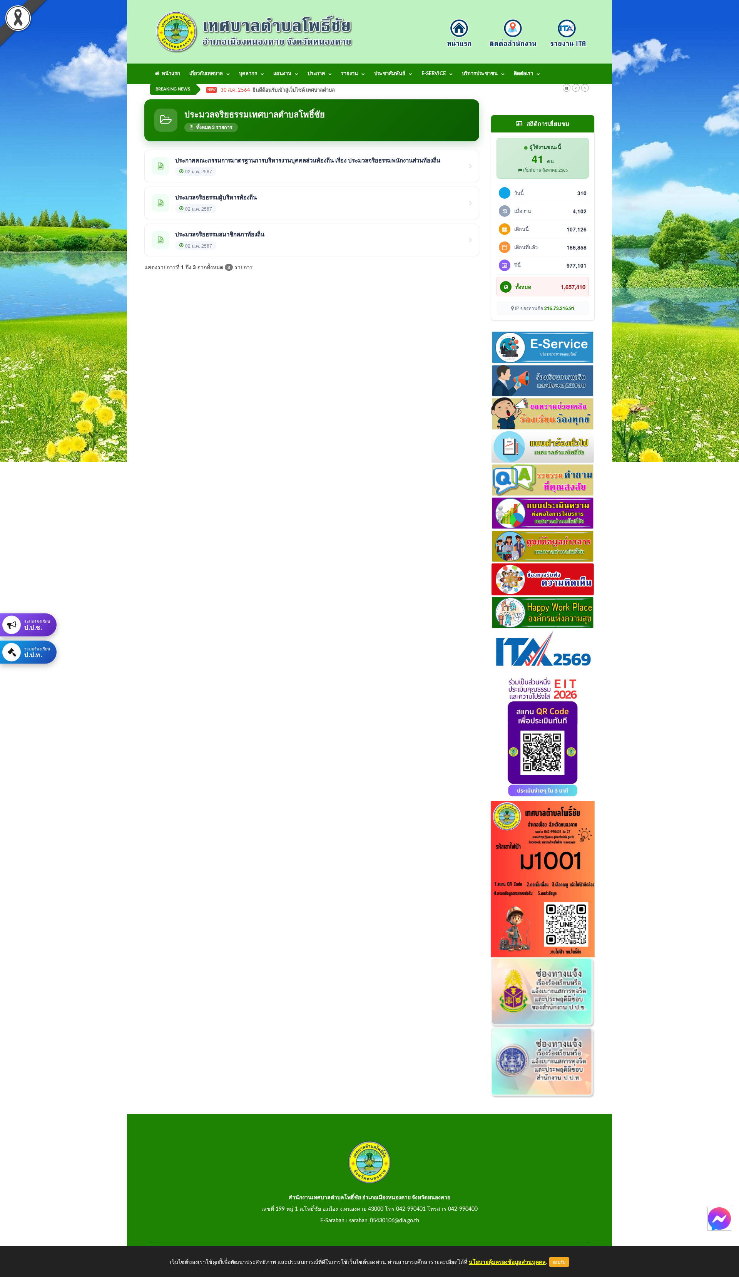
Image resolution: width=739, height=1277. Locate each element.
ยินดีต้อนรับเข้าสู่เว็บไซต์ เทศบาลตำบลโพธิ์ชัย (301, 90)
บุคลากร (248, 73)
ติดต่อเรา (523, 73)
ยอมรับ (559, 1262)
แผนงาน (282, 73)
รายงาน (349, 73)
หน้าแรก (169, 73)
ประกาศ (316, 73)
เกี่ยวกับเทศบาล (206, 73)
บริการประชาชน (480, 73)
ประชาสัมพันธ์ (389, 73)
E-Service (433, 73)
